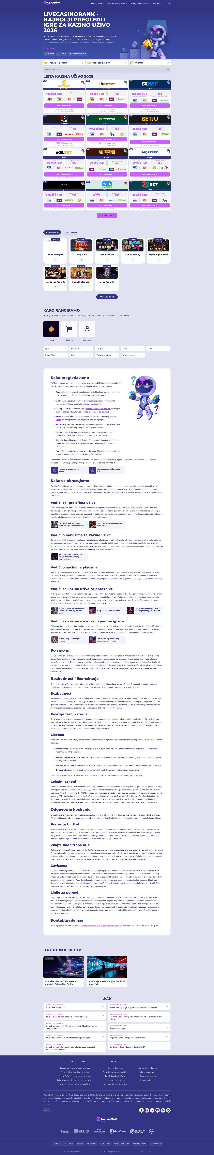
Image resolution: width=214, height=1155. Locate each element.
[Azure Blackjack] (55, 251)
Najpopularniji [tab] (53, 232)
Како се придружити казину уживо (75, 1068)
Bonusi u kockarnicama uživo (115, 1072)
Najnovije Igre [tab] (71, 232)
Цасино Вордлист (115, 1068)
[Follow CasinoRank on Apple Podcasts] (168, 1110)
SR (46, 1110)
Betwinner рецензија (107, 143)
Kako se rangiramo (148, 1076)
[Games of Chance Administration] (64, 1131)
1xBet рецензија (150, 109)
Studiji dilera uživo (139, 3)
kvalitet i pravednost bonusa (98, 409)
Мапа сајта (145, 1152)
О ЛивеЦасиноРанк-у (147, 1068)
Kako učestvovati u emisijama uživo (75, 1084)
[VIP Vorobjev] (100, 1131)
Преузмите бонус (64, 105)
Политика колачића (72, 1152)
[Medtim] (81, 1131)
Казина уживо (96, 3)
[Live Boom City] (133, 251)
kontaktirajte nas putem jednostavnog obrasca (102, 926)
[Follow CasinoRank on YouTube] (157, 1110)
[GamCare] (118, 1131)
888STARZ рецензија (64, 143)
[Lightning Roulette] (159, 251)
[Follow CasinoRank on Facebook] (141, 1110)
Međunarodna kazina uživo (115, 1084)
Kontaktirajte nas (147, 1080)
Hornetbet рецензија (107, 109)
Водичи (156, 3)
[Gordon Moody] (137, 1131)
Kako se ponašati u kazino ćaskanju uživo (74, 1080)
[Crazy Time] (81, 251)
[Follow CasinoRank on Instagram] (147, 1110)
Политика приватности (110, 1152)
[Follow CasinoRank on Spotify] (163, 1110)
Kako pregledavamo (147, 1072)
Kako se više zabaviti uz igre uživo (74, 1072)
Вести (168, 3)
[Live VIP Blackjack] (81, 278)
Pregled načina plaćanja (115, 1076)
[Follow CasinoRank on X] (152, 1110)
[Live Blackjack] (107, 251)
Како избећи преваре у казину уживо (74, 1076)
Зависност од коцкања (115, 1080)
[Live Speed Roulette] (55, 278)
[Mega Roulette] (107, 278)
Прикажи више (105, 215)
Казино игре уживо (116, 3)
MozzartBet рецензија (64, 109)
